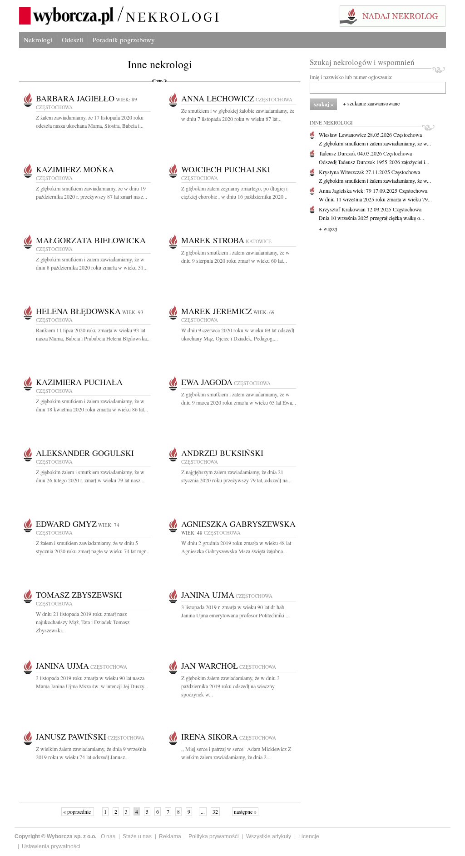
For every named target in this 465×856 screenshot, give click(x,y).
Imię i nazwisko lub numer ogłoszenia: (351, 76)
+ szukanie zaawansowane (371, 103)
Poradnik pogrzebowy (124, 39)
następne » (245, 811)
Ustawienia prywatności (51, 846)
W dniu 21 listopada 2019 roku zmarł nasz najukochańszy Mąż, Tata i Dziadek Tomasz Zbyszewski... (82, 622)
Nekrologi (38, 39)
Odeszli (72, 39)
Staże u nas (137, 836)
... (203, 811)
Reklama (170, 836)
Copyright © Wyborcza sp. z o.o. (55, 836)
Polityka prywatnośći (213, 836)
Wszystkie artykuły (268, 836)
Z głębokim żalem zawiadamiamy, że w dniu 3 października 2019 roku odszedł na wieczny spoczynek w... (230, 686)
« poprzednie (77, 811)
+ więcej (328, 228)
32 (215, 811)
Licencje (308, 836)
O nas (108, 836)
